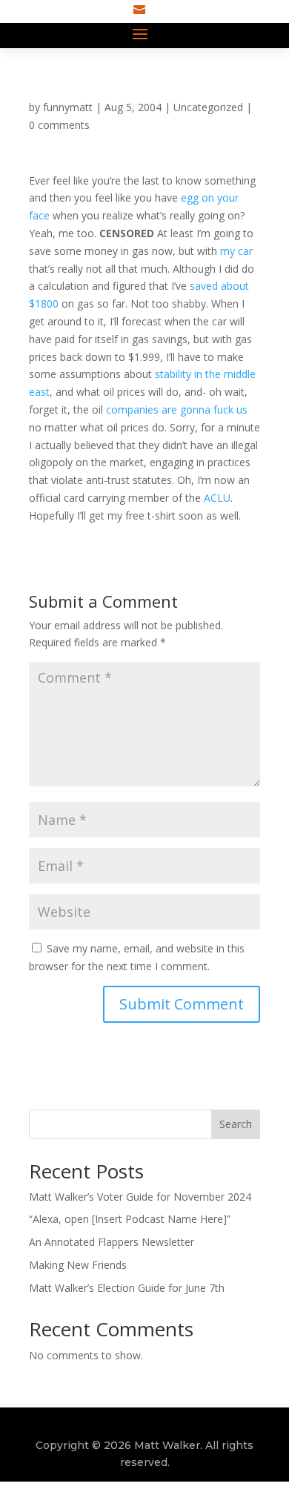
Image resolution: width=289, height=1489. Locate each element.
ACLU (217, 498)
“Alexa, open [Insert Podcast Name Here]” (129, 1219)
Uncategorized (208, 107)
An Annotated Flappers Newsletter (111, 1242)
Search (235, 1124)
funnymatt (68, 107)
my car (236, 251)
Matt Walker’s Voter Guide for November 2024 (140, 1197)
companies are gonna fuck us (177, 409)
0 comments (59, 125)
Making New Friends (78, 1265)
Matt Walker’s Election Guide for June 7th (127, 1288)
